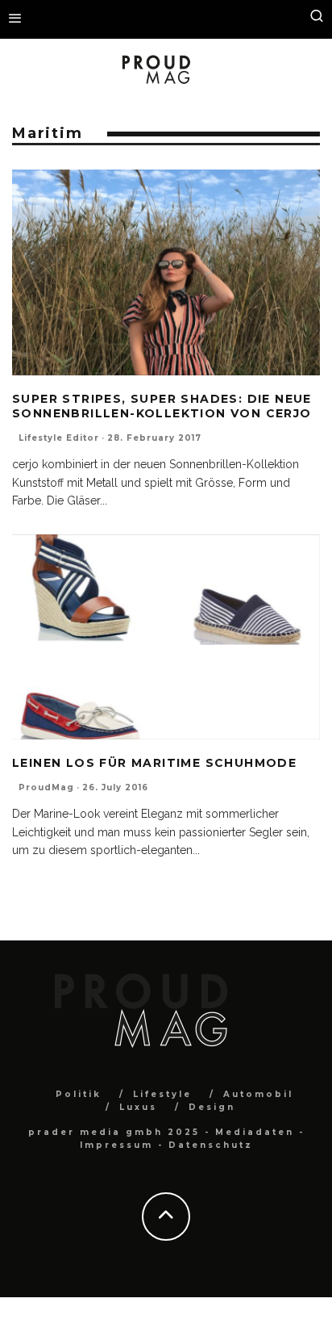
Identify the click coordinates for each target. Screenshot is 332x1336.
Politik (79, 1094)
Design (212, 1107)
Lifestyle (162, 1094)
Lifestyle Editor (59, 438)
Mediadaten (254, 1132)
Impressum (116, 1145)
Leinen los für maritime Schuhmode (154, 763)
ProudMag (46, 787)
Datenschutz (210, 1145)
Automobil (258, 1094)
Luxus (138, 1107)
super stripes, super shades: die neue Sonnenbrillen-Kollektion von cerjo (162, 406)
